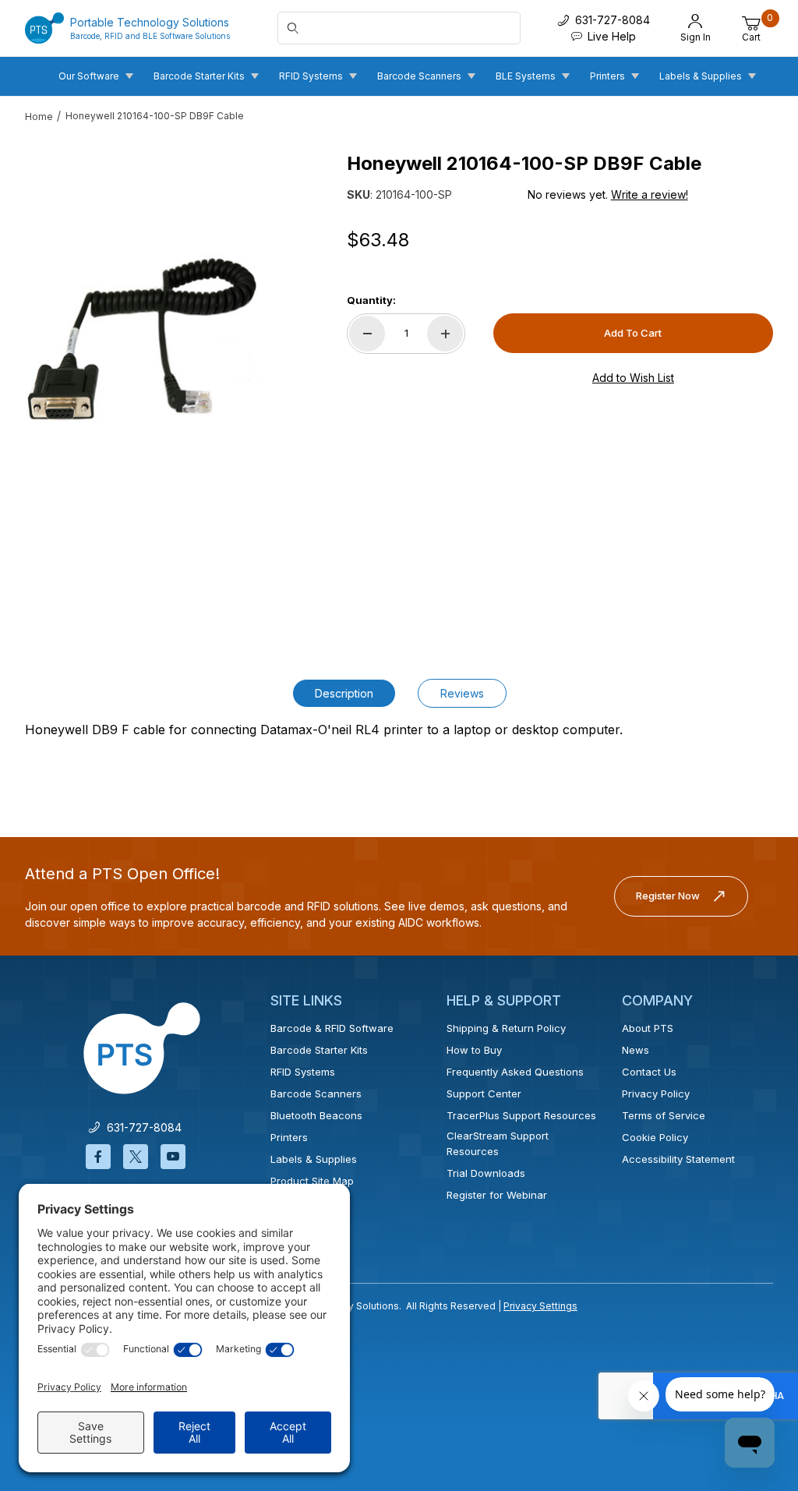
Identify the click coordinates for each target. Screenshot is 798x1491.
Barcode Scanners (316, 1093)
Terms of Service (663, 1115)
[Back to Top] (750, 1343)
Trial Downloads (486, 1173)
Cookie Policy (655, 1137)
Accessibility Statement (678, 1159)
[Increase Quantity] (445, 334)
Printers (289, 1137)
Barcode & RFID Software (332, 1028)
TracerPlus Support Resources (521, 1115)
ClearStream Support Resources (498, 1143)
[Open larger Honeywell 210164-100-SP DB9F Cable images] (141, 339)
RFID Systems (302, 1071)
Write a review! (649, 194)
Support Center (484, 1093)
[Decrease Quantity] (367, 334)
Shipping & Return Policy (506, 1028)
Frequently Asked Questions (515, 1071)
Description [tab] (344, 693)
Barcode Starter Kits (319, 1050)
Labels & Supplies (313, 1159)
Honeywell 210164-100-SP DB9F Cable (154, 116)
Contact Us (649, 1071)
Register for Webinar (497, 1195)
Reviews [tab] (462, 693)
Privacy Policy (656, 1093)
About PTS (647, 1028)
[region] (141, 567)
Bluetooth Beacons (316, 1115)
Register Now (668, 895)
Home (39, 116)
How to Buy (474, 1050)
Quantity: (371, 300)
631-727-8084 (141, 1127)
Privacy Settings (540, 1306)
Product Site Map (312, 1181)
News (635, 1050)
